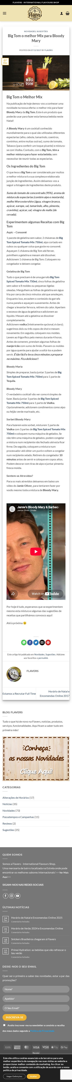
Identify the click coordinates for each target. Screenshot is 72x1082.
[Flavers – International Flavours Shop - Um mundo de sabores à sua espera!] (35, 13)
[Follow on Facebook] (5, 896)
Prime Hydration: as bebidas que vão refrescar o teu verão (38, 951)
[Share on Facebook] (30, 642)
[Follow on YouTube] (17, 896)
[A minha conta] (61, 13)
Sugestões (42, 31)
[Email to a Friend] (42, 642)
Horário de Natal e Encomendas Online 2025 (36, 917)
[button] (5, 13)
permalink (43, 658)
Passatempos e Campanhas (18, 816)
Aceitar (33, 1076)
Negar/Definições (14, 1076)
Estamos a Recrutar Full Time (19, 693)
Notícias (7, 804)
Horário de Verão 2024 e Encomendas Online (37, 928)
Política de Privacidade (42, 1030)
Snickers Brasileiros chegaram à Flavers (33, 939)
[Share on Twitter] (36, 642)
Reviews (7, 823)
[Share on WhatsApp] (24, 642)
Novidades (30, 31)
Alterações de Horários (16, 797)
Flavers (49, 50)
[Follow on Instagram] (11, 896)
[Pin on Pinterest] (48, 642)
